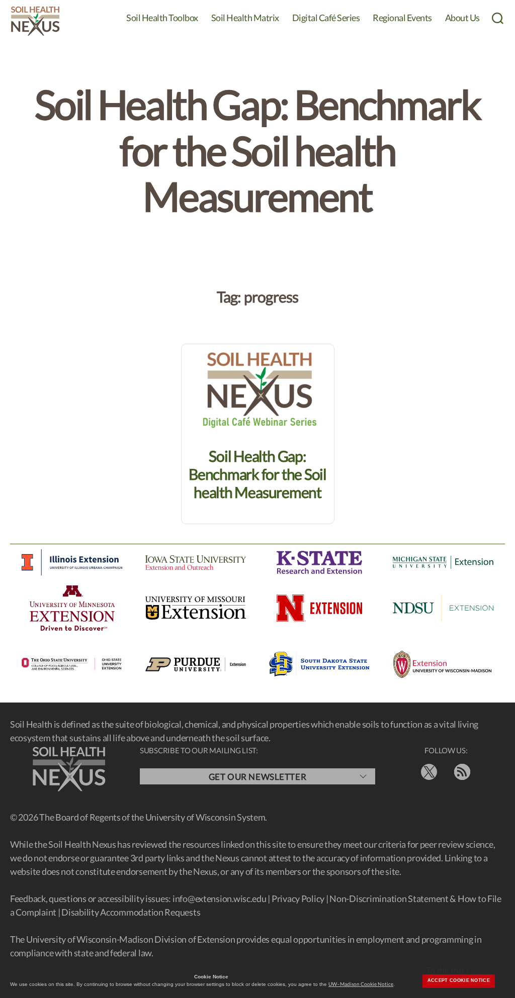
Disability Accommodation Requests (130, 912)
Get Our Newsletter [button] (257, 776)
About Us (462, 18)
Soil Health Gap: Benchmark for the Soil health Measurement (257, 474)
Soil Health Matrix (245, 18)
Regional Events (402, 18)
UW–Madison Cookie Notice (360, 984)
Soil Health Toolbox (162, 18)
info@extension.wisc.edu (220, 898)
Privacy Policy (298, 898)
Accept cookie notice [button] (458, 980)
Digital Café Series (326, 18)
